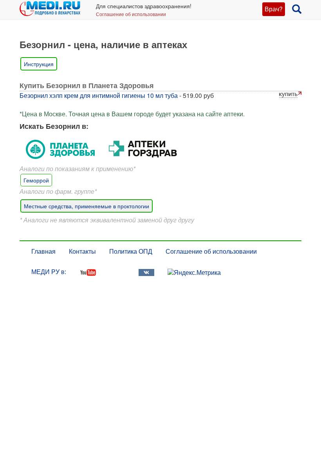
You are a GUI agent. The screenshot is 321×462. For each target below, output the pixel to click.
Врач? (274, 8)
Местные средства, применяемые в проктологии (86, 206)
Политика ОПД (130, 251)
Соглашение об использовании (131, 14)
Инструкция (39, 64)
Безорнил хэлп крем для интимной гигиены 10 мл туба (99, 95)
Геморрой (36, 180)
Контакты (82, 251)
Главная (43, 251)
